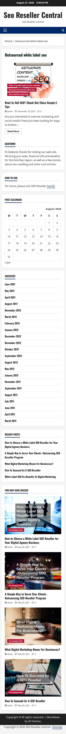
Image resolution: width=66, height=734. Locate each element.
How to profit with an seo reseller (24, 85)
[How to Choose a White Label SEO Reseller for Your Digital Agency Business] (33, 515)
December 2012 (13, 336)
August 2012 (11, 362)
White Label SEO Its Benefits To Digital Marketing (30, 477)
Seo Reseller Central (33, 15)
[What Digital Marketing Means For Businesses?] (33, 626)
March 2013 (11, 317)
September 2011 (13, 388)
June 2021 (10, 284)
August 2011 (11, 395)
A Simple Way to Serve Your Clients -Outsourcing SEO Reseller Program (26, 596)
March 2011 (10, 421)
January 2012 (11, 375)
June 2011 (10, 408)
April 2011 (10, 414)
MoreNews (53, 717)
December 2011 (13, 382)
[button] (5, 30)
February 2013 (12, 323)
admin (10, 111)
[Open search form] (63, 30)
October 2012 (12, 349)
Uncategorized (16, 530)
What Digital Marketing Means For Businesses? (29, 464)
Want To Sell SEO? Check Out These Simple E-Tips (33, 79)
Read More (14, 132)
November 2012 (13, 343)
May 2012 (9, 369)
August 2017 (11, 304)
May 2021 (9, 291)
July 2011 (9, 401)
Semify (51, 186)
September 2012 (13, 356)
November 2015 (13, 310)
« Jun (8, 262)
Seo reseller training (18, 94)
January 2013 (11, 330)
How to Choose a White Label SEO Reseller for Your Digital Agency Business (32, 540)
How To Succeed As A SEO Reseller (23, 470)
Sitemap (57, 727)
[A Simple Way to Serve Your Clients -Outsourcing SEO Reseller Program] (33, 571)
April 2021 (10, 297)
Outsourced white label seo (22, 89)
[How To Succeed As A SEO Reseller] (33, 678)
